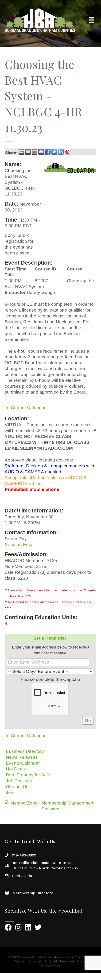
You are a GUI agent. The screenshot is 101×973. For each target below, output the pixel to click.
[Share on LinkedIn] (61, 152)
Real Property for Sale (28, 774)
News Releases (22, 757)
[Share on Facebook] (47, 152)
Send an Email (19, 544)
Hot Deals (16, 768)
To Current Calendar (25, 407)
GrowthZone (50, 966)
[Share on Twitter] (54, 152)
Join (10, 792)
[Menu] (91, 20)
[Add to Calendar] (34, 152)
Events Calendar (23, 763)
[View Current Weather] (41, 152)
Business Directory (25, 751)
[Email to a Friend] (28, 152)
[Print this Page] (21, 152)
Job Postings (19, 780)
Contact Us (17, 786)
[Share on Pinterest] (67, 152)
